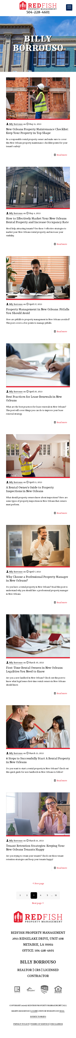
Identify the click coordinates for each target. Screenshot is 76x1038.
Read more (62, 155)
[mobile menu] (69, 7)
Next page (37, 903)
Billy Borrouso (16, 124)
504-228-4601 (38, 12)
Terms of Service (40, 1024)
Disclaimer (56, 1024)
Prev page (39, 884)
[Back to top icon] (68, 1030)
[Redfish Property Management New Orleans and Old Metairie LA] (38, 5)
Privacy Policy (21, 1024)
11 (56, 895)
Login (34, 1011)
